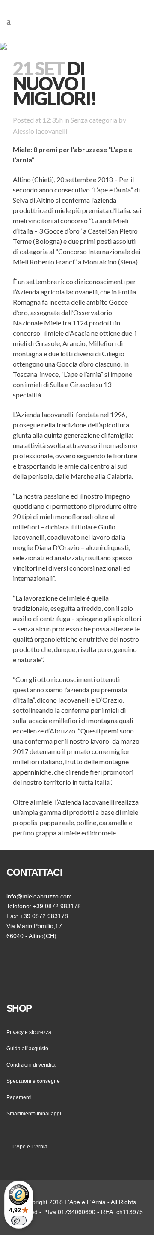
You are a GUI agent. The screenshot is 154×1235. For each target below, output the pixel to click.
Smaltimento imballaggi (33, 1114)
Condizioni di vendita (31, 1065)
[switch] (19, 1220)
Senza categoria (94, 120)
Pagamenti (19, 1097)
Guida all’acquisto (27, 1049)
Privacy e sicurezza (28, 1032)
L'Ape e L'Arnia (29, 1147)
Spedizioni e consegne (33, 1081)
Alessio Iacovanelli (40, 131)
